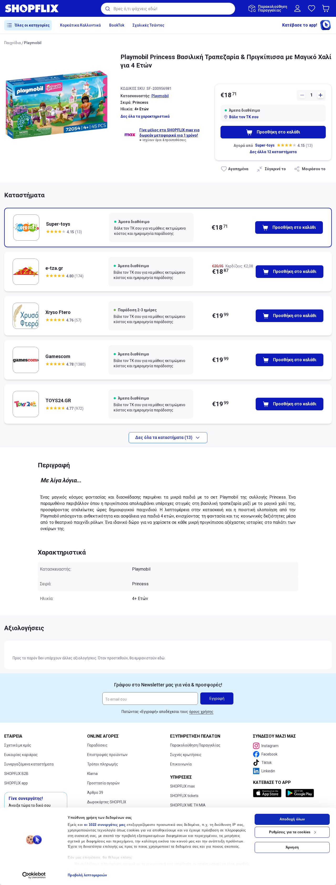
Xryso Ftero (58, 312)
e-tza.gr (54, 268)
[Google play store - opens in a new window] (300, 793)
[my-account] (297, 8)
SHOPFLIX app (16, 783)
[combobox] (168, 9)
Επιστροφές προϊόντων (107, 755)
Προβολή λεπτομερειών (87, 875)
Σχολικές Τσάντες (148, 25)
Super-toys (265, 145)
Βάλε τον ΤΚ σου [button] (244, 117)
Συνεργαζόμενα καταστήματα (29, 764)
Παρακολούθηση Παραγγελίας (195, 745)
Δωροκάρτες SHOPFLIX (106, 802)
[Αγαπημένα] (312, 8)
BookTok (116, 25)
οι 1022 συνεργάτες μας (104, 825)
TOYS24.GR (58, 400)
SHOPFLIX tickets (184, 796)
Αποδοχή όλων (292, 819)
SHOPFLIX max (182, 786)
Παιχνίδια (12, 43)
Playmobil (32, 43)
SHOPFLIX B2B (16, 774)
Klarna (92, 774)
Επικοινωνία (181, 764)
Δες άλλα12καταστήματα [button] (273, 152)
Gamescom (57, 356)
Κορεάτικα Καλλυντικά (80, 25)
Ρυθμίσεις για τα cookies (289, 832)
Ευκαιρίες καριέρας (21, 755)
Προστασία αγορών (103, 783)
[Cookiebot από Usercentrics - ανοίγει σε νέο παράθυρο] (34, 875)
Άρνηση (292, 847)
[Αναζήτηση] (107, 8)
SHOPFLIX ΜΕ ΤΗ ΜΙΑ (188, 805)
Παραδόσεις (97, 745)
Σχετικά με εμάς (17, 745)
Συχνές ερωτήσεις (186, 755)
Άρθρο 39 (95, 792)
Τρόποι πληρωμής (102, 764)
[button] (327, 8)
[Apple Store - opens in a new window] (268, 793)
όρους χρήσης (201, 712)
